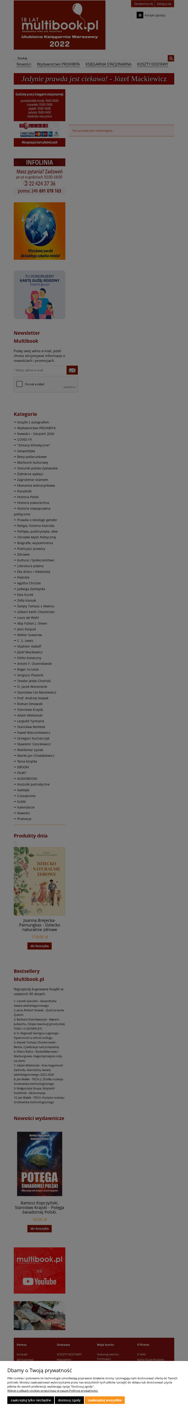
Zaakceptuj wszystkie (105, 1400)
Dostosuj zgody (69, 1400)
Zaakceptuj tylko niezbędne (31, 1400)
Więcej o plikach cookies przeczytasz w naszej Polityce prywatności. (52, 1391)
